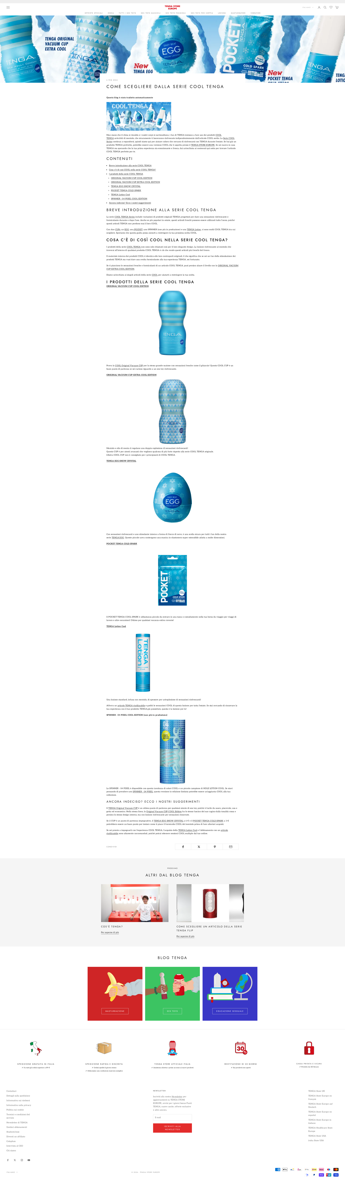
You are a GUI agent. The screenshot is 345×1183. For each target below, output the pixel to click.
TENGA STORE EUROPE (203, 145)
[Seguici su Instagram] (21, 1160)
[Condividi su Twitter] (199, 847)
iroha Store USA (316, 1140)
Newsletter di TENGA (17, 1122)
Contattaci (11, 1091)
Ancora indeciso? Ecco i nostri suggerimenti (130, 203)
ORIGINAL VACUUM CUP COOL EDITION (131, 178)
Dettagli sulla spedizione (18, 1096)
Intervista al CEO (14, 1146)
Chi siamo (11, 1150)
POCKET (138, 229)
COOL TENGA (134, 247)
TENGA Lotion (194, 229)
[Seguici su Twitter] (14, 1160)
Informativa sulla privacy (18, 1105)
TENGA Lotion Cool (120, 194)
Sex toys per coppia (202, 13)
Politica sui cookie (15, 1110)
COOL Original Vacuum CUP (129, 365)
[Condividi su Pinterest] (215, 847)
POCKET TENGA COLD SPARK (126, 190)
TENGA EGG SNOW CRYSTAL (126, 186)
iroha (111, 13)
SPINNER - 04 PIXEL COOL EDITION (129, 198)
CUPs (117, 229)
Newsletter (177, 1096)
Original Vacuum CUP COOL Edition (164, 811)
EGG (127, 229)
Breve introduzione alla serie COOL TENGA (130, 165)
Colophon (11, 1141)
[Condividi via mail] (231, 847)
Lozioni (222, 13)
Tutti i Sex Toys (127, 13)
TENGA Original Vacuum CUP (123, 808)
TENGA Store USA (317, 1136)
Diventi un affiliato (15, 1136)
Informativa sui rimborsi (18, 1100)
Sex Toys (172, 1011)
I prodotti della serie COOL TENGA (126, 174)
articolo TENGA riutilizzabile (131, 705)
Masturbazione (115, 1011)
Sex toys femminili (176, 13)
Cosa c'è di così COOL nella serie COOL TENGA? (132, 170)
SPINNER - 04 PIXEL (143, 791)
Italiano (306, 7)
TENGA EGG (118, 537)
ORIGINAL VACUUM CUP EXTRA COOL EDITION (135, 182)
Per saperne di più (110, 932)
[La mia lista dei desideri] (331, 7)
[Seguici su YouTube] (28, 1160)
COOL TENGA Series (125, 217)
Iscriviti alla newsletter (172, 1128)
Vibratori (256, 13)
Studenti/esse (13, 1132)
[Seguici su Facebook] (7, 1160)
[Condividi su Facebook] (183, 847)
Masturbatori (238, 13)
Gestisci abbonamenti (16, 1127)
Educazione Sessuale (230, 1011)
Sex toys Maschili (151, 13)
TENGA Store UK (316, 1091)
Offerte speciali (94, 13)
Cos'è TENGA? (112, 926)
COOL (155, 275)
